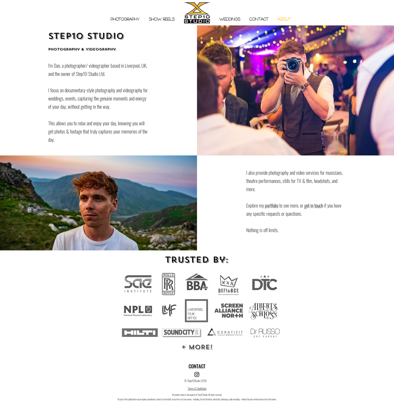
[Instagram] (197, 374)
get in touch (313, 205)
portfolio (271, 205)
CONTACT (197, 366)
